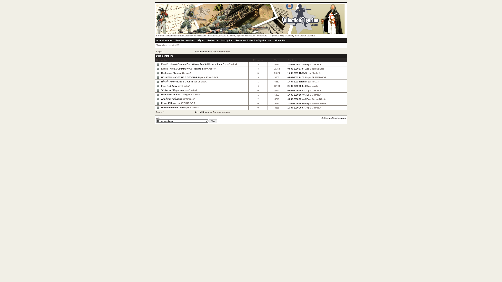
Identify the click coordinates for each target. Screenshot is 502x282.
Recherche (212, 40)
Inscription (227, 40)
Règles (201, 40)
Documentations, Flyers (173, 107)
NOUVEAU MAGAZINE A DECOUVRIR (180, 77)
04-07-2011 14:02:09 (297, 77)
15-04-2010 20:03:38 (297, 108)
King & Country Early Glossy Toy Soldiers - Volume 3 (197, 64)
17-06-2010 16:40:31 (297, 95)
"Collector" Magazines (172, 90)
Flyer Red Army (169, 86)
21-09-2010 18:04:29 (297, 86)
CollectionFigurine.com (333, 118)
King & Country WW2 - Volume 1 (186, 69)
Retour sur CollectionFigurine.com (253, 40)
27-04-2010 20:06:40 (297, 103)
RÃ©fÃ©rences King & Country (177, 81)
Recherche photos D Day (174, 94)
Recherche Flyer (169, 73)
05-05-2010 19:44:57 (297, 99)
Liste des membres (185, 40)
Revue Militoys (168, 103)
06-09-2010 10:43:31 (297, 90)
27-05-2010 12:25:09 (297, 64)
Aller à (159, 118)
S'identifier (280, 40)
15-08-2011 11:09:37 (297, 73)
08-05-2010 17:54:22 (297, 69)
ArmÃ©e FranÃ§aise (171, 99)
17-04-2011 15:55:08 (297, 81)
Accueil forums (164, 40)
